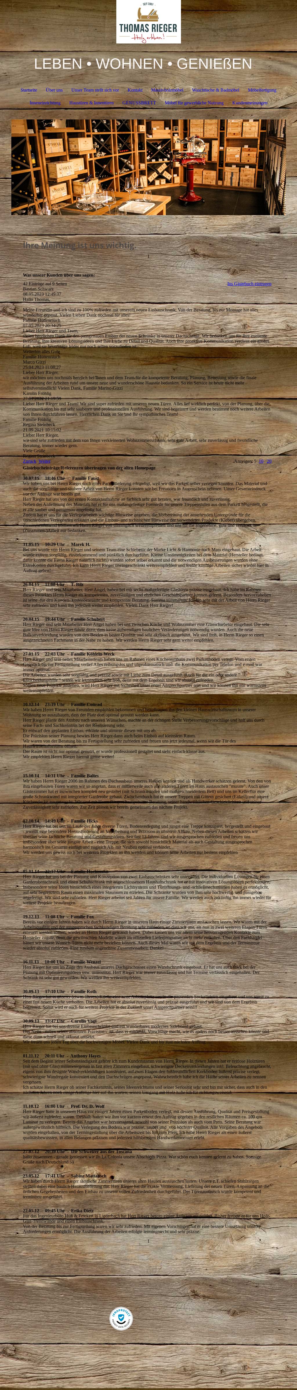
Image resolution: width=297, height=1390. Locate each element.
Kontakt (135, 90)
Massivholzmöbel (167, 90)
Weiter (44, 461)
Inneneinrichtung (45, 102)
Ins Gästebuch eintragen (249, 283)
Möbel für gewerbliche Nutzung (194, 102)
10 (261, 461)
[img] (148, 21)
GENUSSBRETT (139, 102)
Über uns (54, 90)
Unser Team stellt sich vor (95, 90)
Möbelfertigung (262, 90)
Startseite (29, 90)
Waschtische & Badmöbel (215, 90)
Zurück (29, 461)
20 (269, 461)
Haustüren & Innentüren (91, 102)
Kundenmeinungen (249, 102)
